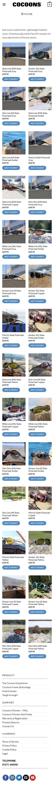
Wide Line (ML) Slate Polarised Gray (11, 247)
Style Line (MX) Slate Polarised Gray (11, 70)
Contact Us (8, 726)
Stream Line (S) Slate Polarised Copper (11, 603)
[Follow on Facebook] (6, 778)
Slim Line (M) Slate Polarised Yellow (10, 514)
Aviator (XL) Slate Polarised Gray (36, 70)
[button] (4, 4)
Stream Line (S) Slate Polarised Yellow (37, 603)
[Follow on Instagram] (12, 778)
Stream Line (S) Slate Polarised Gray (11, 292)
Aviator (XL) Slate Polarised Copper (36, 292)
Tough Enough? (10, 695)
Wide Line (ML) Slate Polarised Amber (37, 247)
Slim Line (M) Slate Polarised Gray (10, 114)
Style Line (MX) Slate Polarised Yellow (11, 380)
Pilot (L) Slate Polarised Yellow (13, 558)
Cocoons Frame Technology (16, 687)
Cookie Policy (9, 749)
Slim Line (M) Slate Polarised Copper (36, 380)
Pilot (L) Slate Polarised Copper (39, 514)
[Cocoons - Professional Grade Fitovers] (27, 4)
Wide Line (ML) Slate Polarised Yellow (37, 425)
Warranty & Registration (14, 718)
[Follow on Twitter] (19, 778)
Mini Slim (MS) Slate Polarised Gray (37, 203)
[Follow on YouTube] (33, 778)
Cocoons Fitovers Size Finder (17, 714)
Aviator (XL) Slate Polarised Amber (36, 336)
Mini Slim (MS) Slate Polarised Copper (11, 647)
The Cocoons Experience (15, 683)
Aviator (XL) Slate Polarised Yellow (36, 558)
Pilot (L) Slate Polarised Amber (13, 336)
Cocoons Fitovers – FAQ (14, 710)
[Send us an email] (26, 778)
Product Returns (10, 722)
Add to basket (11, 79)
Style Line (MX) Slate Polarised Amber (37, 114)
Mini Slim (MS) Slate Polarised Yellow (37, 647)
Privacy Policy (9, 745)
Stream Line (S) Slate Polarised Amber (37, 469)
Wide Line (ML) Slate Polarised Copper (11, 425)
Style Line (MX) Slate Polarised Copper (11, 203)
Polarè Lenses (9, 691)
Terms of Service (10, 741)
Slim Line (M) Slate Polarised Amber (10, 158)
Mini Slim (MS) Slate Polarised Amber (11, 469)
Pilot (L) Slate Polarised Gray (39, 158)
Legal (5, 753)
